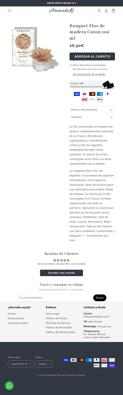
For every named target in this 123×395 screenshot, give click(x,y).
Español (43, 364)
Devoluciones (16, 318)
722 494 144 (97, 326)
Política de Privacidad (59, 327)
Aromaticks (51, 375)
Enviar (99, 297)
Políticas (51, 307)
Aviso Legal (53, 313)
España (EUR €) (19, 364)
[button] (9, 10)
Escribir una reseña (61, 272)
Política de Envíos (56, 318)
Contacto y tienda (95, 307)
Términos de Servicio (58, 323)
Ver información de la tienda (89, 74)
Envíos (12, 313)
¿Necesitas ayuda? (19, 307)
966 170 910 (93, 321)
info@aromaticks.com (96, 315)
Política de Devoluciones (60, 332)
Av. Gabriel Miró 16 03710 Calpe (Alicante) (97, 334)
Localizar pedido (18, 323)
